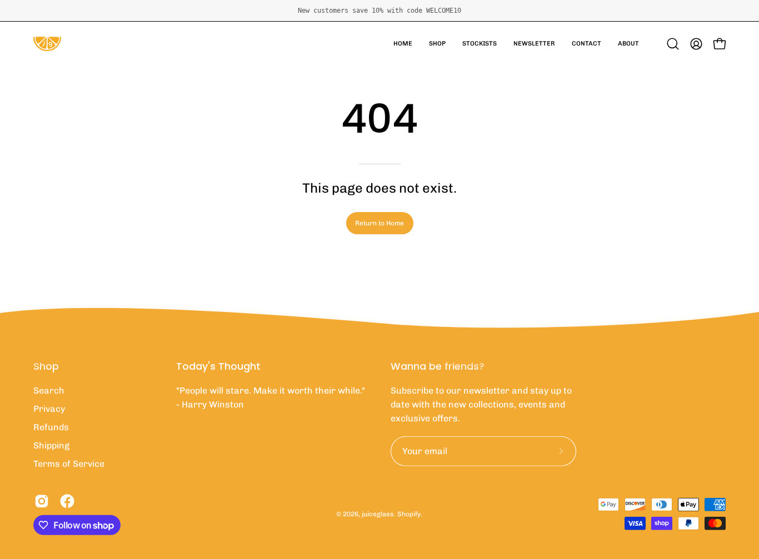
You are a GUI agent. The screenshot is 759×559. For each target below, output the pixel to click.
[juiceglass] (47, 44)
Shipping (51, 445)
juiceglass (378, 513)
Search (48, 390)
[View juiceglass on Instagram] (41, 501)
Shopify (409, 513)
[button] (437, 44)
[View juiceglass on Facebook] (67, 501)
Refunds (51, 427)
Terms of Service (68, 464)
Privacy (49, 409)
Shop (46, 366)
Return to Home (379, 223)
